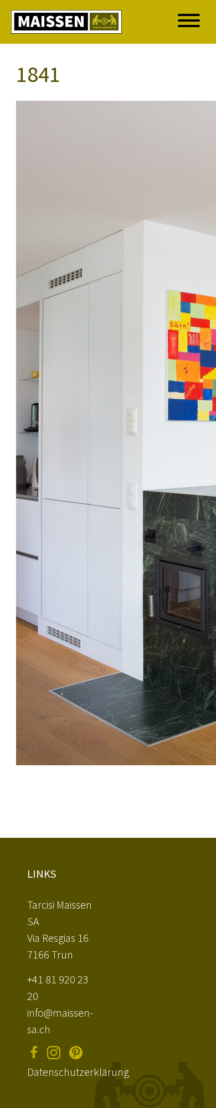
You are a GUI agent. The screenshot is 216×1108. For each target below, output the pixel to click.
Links (41, 873)
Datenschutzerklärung (78, 1072)
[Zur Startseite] (66, 22)
